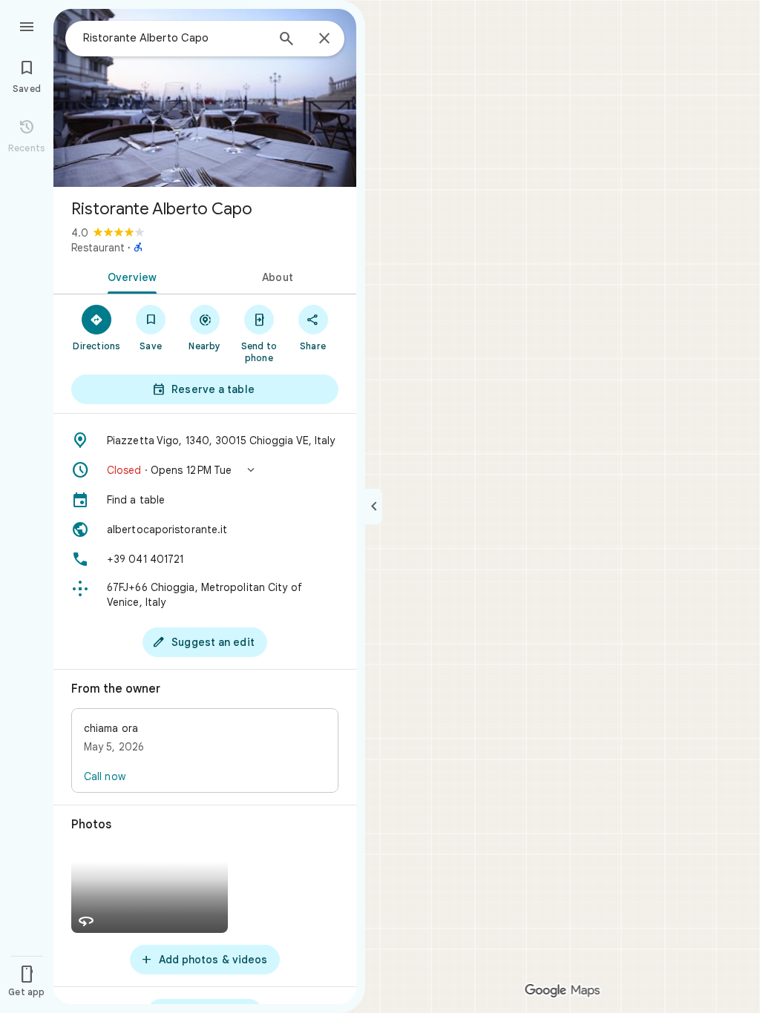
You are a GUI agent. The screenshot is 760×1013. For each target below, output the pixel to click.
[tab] (129, 276)
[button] (204, 470)
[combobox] (174, 38)
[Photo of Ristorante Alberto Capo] (204, 98)
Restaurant (98, 247)
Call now (104, 776)
